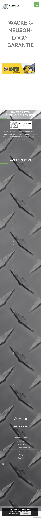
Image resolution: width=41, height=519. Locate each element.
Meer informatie (13, 513)
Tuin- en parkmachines (21, 448)
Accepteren (25, 513)
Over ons (21, 451)
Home (21, 434)
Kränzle (21, 444)
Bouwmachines (21, 438)
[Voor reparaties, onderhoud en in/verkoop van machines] (11, 6)
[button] (15, 419)
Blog (21, 455)
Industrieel (21, 441)
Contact (21, 458)
